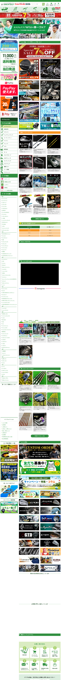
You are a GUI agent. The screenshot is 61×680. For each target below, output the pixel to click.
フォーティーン (5, 325)
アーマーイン (4, 200)
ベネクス (4, 345)
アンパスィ (4, 214)
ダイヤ (3, 290)
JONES (3, 273)
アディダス (4, 204)
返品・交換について (6, 430)
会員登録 (4, 424)
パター (29, 235)
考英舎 (3, 251)
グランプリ (4, 243)
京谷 (3, 239)
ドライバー (29, 230)
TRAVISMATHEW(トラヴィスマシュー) (9, 304)
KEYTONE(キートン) (6, 233)
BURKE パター (5, 313)
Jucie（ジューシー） (6, 267)
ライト (3, 366)
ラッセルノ (4, 368)
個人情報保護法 (5, 438)
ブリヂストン (4, 335)
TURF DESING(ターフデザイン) (8, 292)
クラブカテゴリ (35, 11)
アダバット (4, 202)
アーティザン (4, 198)
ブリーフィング (5, 333)
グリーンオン (4, 247)
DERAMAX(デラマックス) (7, 298)
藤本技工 (4, 331)
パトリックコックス (6, 315)
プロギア (4, 339)
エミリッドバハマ (5, 228)
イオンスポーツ (5, 216)
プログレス (4, 341)
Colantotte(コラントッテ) (6, 253)
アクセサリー (45, 11)
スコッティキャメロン (6, 275)
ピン (3, 323)
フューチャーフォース (6, 329)
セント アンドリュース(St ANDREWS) (9, 279)
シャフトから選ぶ (15, 11)
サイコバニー (4, 259)
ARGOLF (4, 210)
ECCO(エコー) (5, 222)
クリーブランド (5, 245)
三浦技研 (4, 351)
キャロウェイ (4, 237)
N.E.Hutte (4, 224)
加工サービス (56, 11)
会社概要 (4, 434)
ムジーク (4, 353)
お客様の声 (4, 432)
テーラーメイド (5, 296)
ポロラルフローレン (6, 347)
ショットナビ (4, 271)
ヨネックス (4, 360)
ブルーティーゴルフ (6, 337)
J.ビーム (3, 263)
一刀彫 (3, 218)
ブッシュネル (4, 327)
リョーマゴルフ (5, 372)
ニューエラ (4, 308)
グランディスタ (5, 241)
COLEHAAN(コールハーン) (7, 255)
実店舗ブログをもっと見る (40, 466)
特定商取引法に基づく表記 (7, 436)
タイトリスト (4, 288)
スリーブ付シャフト (50, 235)
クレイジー (4, 249)
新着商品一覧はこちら (40, 218)
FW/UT (50, 230)
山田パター (4, 358)
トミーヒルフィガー (6, 302)
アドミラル (4, 206)
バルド (3, 317)
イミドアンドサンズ (6, 220)
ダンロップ (4, 294)
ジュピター (4, 269)
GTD (3, 261)
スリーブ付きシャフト (25, 11)
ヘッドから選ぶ (5, 11)
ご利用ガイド (4, 426)
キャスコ (4, 235)
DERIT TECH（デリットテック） (8, 300)
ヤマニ (3, 362)
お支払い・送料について (6, 428)
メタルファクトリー (6, 355)
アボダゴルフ (4, 208)
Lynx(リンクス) (5, 370)
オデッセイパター (5, 230)
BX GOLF (4, 319)
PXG (3, 321)
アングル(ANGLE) (5, 212)
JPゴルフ (4, 265)
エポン (3, 226)
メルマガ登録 (4, 422)
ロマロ (3, 374)
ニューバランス (5, 310)
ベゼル (3, 343)
